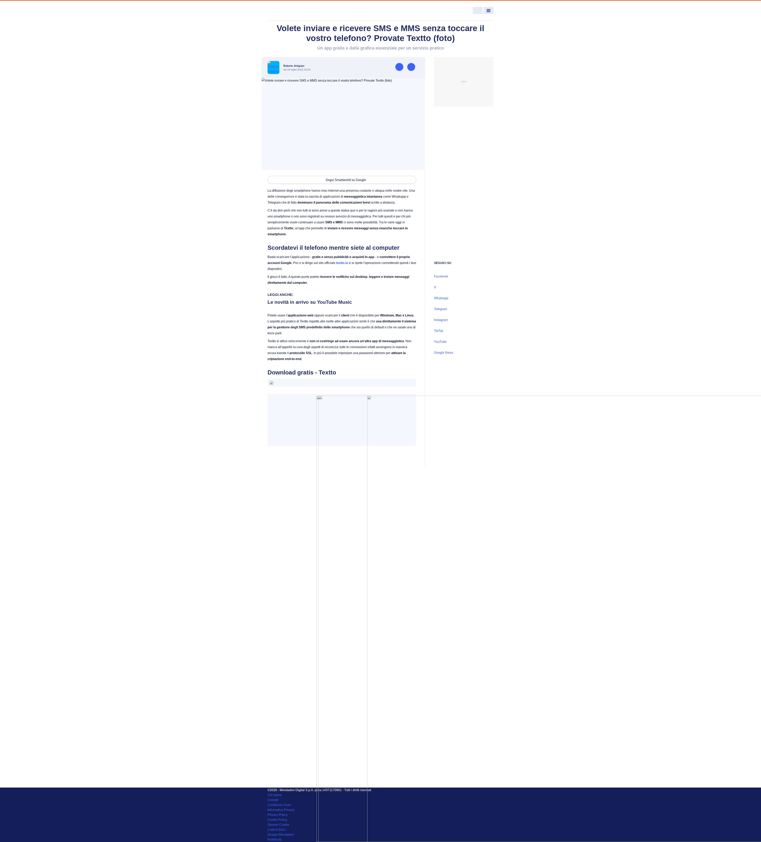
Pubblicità (275, 839)
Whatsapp (441, 298)
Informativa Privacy (281, 810)
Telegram (440, 309)
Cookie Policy (277, 819)
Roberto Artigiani (293, 65)
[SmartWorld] (291, 10)
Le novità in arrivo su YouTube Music (310, 302)
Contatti (273, 800)
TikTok (438, 330)
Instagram (441, 320)
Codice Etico (277, 829)
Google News (443, 352)
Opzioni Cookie (278, 824)
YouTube (440, 341)
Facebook (441, 276)
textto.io (342, 263)
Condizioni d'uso (279, 805)
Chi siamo (275, 795)
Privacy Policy (278, 814)
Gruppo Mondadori (281, 834)
